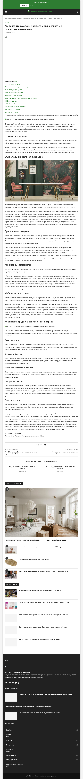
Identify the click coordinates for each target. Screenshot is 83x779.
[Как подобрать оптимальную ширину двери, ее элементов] (11, 642)
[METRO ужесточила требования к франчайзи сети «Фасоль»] (11, 593)
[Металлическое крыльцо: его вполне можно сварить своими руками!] (11, 575)
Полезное (9, 749)
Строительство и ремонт (14, 764)
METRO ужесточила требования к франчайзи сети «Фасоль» (40, 590)
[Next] (32, 5)
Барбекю (42, 730)
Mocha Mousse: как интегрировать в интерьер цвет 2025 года (40, 547)
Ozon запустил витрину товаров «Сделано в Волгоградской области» (43, 627)
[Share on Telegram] (45, 445)
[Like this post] (38, 445)
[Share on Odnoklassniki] (43, 445)
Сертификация (42, 755)
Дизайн (8, 734)
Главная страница (10, 18)
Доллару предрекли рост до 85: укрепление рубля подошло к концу (28, 706)
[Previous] (30, 5)
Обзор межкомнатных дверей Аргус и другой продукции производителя (44, 602)
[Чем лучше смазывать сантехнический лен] (11, 562)
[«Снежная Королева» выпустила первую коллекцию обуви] (11, 716)
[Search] (77, 12)
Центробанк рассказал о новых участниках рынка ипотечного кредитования (45, 694)
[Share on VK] (41, 445)
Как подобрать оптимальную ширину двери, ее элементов (39, 639)
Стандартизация (42, 760)
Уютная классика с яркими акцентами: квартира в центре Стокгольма (43, 615)
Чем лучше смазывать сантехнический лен (34, 559)
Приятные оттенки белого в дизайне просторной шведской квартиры (35, 540)
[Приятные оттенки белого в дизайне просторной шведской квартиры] (41, 512)
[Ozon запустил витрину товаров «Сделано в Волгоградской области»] (11, 630)
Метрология (42, 745)
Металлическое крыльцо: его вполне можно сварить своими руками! (43, 571)
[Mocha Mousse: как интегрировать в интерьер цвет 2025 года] (11, 550)
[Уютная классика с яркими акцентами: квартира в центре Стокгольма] (11, 618)
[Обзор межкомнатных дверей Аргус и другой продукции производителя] (11, 606)
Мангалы (42, 740)
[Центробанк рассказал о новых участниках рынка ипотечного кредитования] (11, 697)
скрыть (16, 81)
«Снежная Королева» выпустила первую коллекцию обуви (39, 713)
